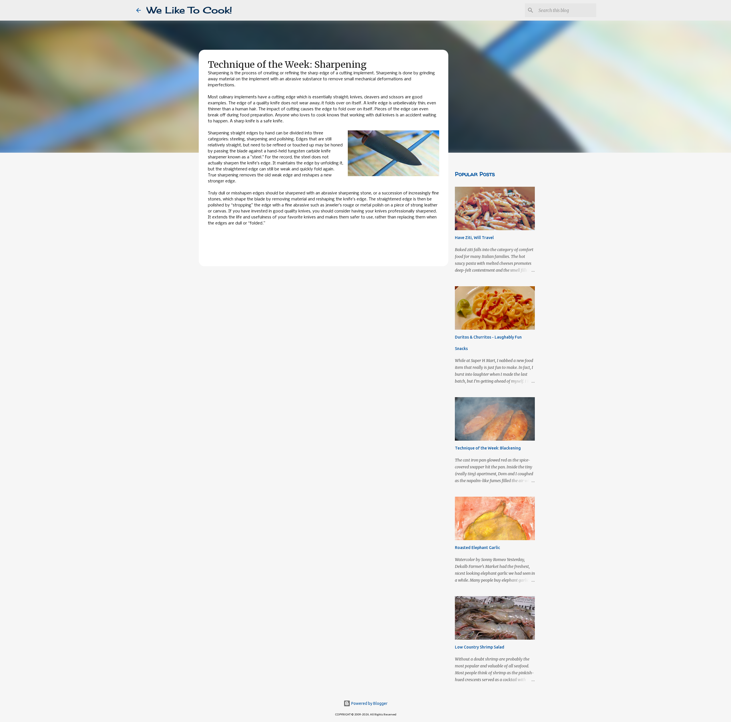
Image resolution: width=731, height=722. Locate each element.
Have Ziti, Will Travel (474, 237)
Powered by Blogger (368, 703)
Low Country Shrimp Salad (479, 647)
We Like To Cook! (189, 10)
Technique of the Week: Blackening (488, 448)
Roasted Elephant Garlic (477, 547)
